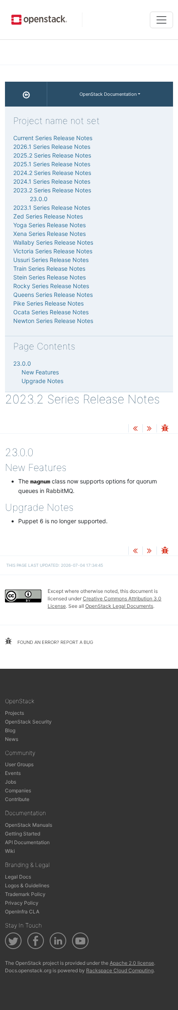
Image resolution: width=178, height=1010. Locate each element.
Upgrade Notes (42, 380)
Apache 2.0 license (132, 963)
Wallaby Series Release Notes (53, 242)
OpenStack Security (28, 722)
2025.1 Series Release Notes (51, 164)
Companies (18, 790)
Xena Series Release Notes (49, 233)
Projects (14, 713)
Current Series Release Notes (52, 137)
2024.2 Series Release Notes (52, 172)
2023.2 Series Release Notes (52, 190)
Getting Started (22, 833)
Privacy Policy (21, 903)
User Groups (19, 764)
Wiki (10, 851)
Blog (10, 730)
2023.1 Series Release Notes (51, 207)
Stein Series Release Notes (49, 277)
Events (13, 773)
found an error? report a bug (54, 642)
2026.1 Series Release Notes (51, 146)
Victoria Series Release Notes (52, 251)
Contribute (17, 799)
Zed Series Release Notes (48, 216)
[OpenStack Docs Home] (26, 94)
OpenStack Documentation (108, 94)
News (11, 739)
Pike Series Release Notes (48, 303)
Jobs (10, 782)
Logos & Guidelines (27, 885)
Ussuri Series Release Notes (51, 259)
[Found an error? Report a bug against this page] (164, 428)
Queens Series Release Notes (53, 294)
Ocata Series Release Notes (51, 312)
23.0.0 (39, 198)
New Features (40, 372)
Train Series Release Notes (49, 268)
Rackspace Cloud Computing (120, 970)
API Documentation (27, 842)
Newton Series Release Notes (53, 320)
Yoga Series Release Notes (49, 224)
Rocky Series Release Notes (51, 285)
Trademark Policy (25, 894)
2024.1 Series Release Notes (51, 181)
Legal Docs (18, 877)
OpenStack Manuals (28, 825)
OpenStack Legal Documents (119, 606)
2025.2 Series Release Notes (52, 155)
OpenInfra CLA (22, 911)
